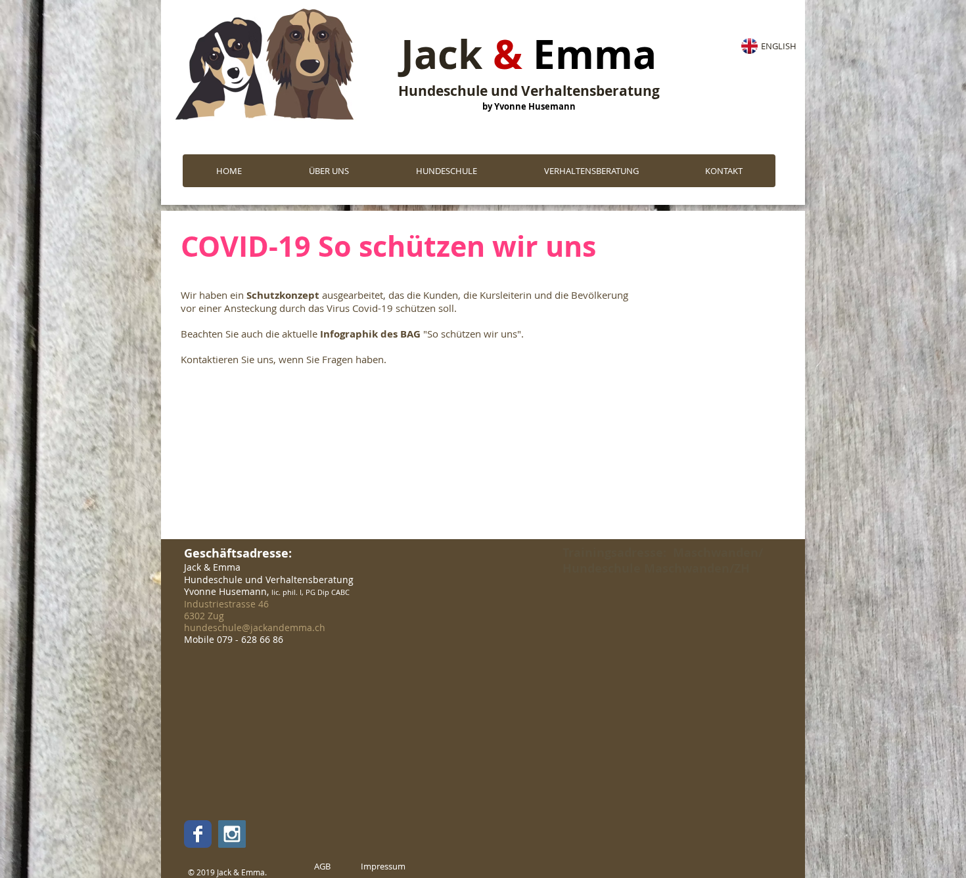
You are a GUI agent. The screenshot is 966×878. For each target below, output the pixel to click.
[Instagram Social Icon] (232, 834)
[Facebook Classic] (198, 834)
